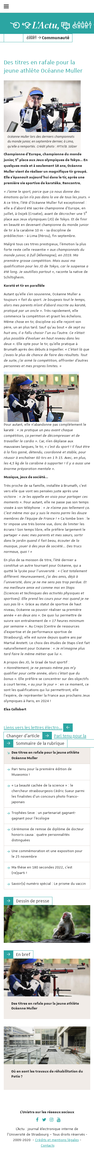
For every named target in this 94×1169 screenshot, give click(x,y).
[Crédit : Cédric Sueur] (47, 924)
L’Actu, (46, 25)
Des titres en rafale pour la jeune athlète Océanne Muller (45, 755)
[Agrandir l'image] (42, 106)
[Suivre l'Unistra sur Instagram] (51, 1119)
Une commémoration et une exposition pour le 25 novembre (47, 854)
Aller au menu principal (84, 19)
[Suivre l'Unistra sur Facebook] (37, 1119)
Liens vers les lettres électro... (33, 727)
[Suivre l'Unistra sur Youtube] (59, 1119)
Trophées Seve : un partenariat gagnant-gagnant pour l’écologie (44, 815)
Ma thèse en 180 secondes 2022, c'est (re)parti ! (42, 870)
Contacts (47, 1145)
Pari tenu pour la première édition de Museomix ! (42, 772)
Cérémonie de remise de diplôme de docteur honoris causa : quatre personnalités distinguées (48, 834)
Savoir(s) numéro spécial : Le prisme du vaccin (49, 883)
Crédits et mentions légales (57, 1140)
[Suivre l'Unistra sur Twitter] (44, 1119)
